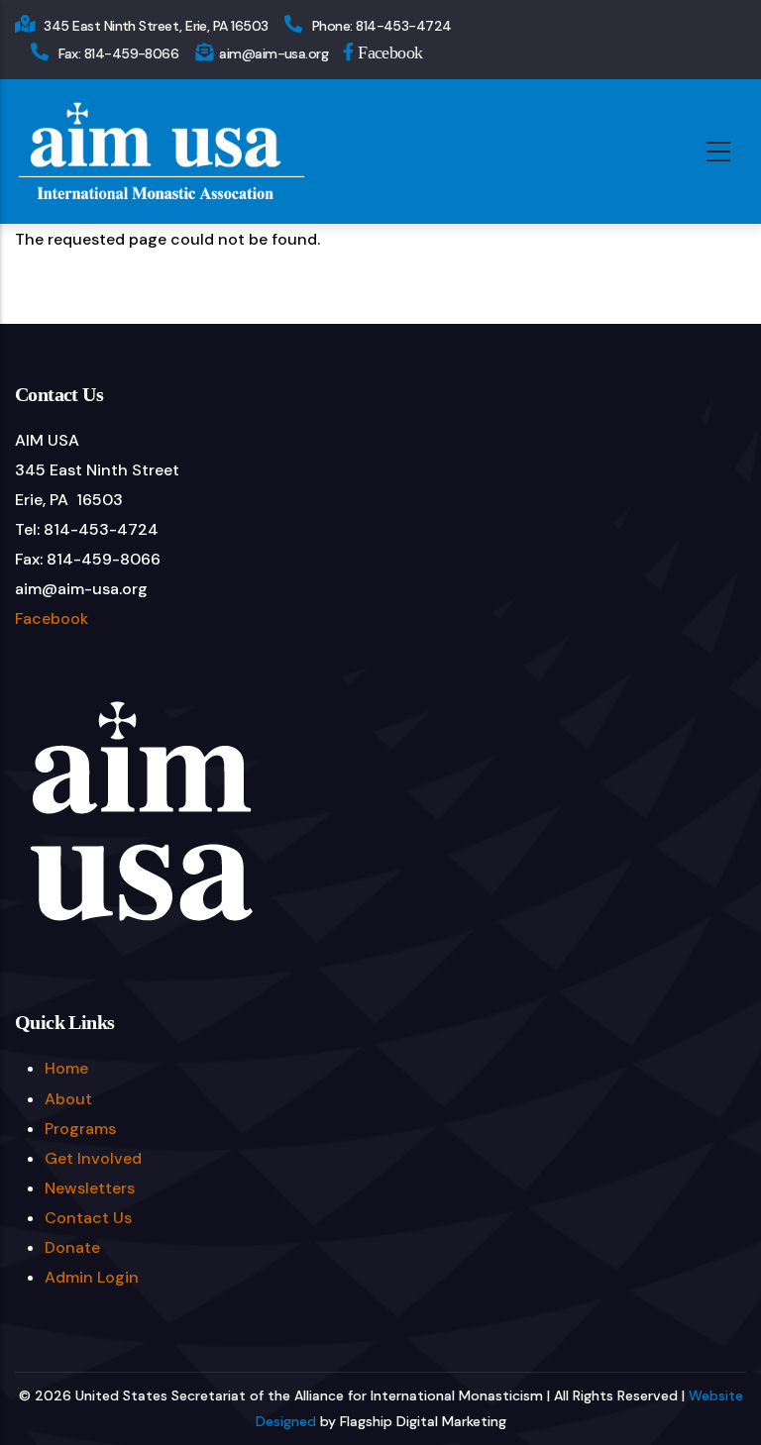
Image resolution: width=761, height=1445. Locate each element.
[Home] (161, 151)
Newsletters (90, 1188)
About (68, 1098)
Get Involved (93, 1158)
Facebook (388, 51)
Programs (80, 1128)
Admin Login (92, 1277)
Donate (72, 1247)
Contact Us (88, 1217)
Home (66, 1068)
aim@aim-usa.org (273, 53)
